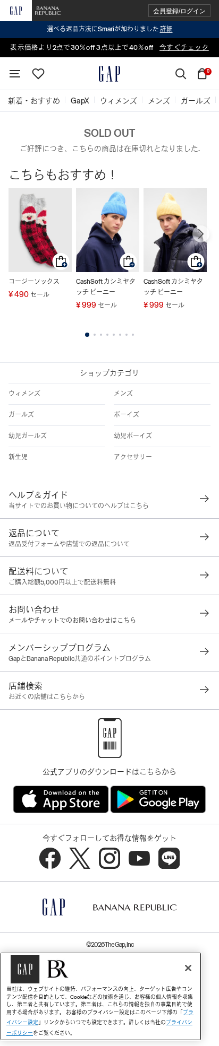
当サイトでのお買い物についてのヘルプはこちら (79, 506)
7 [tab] (126, 335)
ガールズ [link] (195, 101)
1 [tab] (87, 335)
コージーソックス (34, 281)
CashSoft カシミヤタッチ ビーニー (106, 287)
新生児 (18, 457)
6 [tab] (120, 335)
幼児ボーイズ (133, 436)
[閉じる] (188, 968)
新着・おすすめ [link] (34, 101)
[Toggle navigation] (15, 73)
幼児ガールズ (28, 436)
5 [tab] (114, 335)
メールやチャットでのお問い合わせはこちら (72, 620)
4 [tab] (107, 335)
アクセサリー (133, 457)
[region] (100, 996)
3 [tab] (101, 335)
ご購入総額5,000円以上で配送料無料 (62, 582)
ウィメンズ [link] (118, 101)
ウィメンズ (24, 393)
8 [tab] (133, 335)
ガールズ (21, 415)
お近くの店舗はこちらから (47, 697)
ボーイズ (126, 415)
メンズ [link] (159, 101)
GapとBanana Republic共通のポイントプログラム (80, 659)
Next (200, 233)
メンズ (123, 393)
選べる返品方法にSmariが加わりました (110, 29)
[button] (179, 11)
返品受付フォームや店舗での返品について (69, 544)
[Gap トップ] (109, 74)
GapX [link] (80, 101)
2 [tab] (95, 335)
